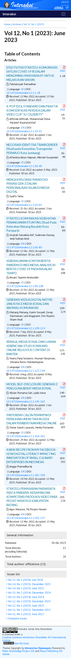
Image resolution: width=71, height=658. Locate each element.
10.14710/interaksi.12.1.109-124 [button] (25, 328)
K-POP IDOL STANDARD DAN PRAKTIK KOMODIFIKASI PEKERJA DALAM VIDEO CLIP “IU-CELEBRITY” (32, 110)
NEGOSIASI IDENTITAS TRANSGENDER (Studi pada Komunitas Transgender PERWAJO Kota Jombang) (32, 149)
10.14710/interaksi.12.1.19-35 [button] (24, 131)
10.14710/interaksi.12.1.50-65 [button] (24, 205)
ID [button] (22, 89)
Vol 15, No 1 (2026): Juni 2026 (25, 579)
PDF (62, 71)
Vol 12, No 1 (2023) (34, 24)
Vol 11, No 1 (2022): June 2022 (25, 614)
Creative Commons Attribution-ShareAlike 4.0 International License (34, 639)
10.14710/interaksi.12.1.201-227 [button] (25, 518)
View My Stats (21, 643)
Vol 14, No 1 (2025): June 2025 (25, 588)
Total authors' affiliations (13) (26, 564)
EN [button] (22, 127)
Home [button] (7, 24)
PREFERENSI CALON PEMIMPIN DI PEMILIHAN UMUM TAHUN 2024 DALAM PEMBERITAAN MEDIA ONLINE (31, 419)
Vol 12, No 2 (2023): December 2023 (29, 601)
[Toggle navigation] (63, 14)
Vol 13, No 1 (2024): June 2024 (25, 597)
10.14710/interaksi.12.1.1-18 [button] (23, 92)
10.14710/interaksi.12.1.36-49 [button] (24, 166)
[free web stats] (8, 643)
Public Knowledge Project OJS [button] (18, 651)
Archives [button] (17, 24)
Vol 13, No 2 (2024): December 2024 (29, 592)
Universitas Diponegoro (38, 648)
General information (20, 535)
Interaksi (9, 14)
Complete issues (17, 618)
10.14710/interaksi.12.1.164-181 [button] (25, 436)
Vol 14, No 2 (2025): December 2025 (29, 584)
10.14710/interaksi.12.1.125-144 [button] (25, 370)
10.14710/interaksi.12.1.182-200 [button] (25, 475)
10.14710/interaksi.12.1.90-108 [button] (24, 286)
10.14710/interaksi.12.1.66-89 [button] (24, 247)
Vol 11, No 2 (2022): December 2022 (29, 609)
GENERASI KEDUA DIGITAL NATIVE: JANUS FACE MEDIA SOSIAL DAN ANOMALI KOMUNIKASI (29, 304)
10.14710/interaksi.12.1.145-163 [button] (25, 401)
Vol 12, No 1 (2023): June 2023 (25, 605)
